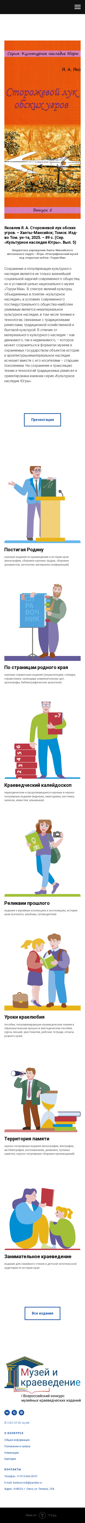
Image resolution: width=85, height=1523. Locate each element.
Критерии (10, 1458)
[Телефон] (14, 1412)
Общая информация (17, 1440)
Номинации (11, 1452)
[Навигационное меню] (78, 7)
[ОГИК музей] (21, 1412)
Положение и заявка (17, 1446)
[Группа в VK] (7, 1412)
